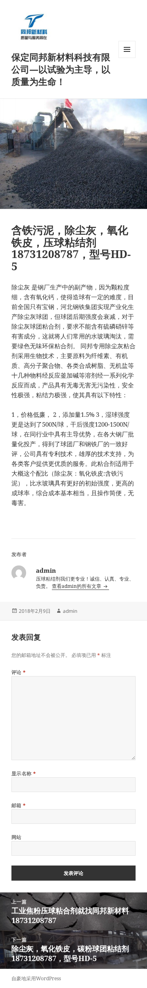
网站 (16, 837)
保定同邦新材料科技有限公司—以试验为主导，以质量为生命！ (60, 69)
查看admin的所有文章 (77, 586)
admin (70, 610)
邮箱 (18, 805)
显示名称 (23, 773)
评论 (18, 672)
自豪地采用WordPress (36, 978)
